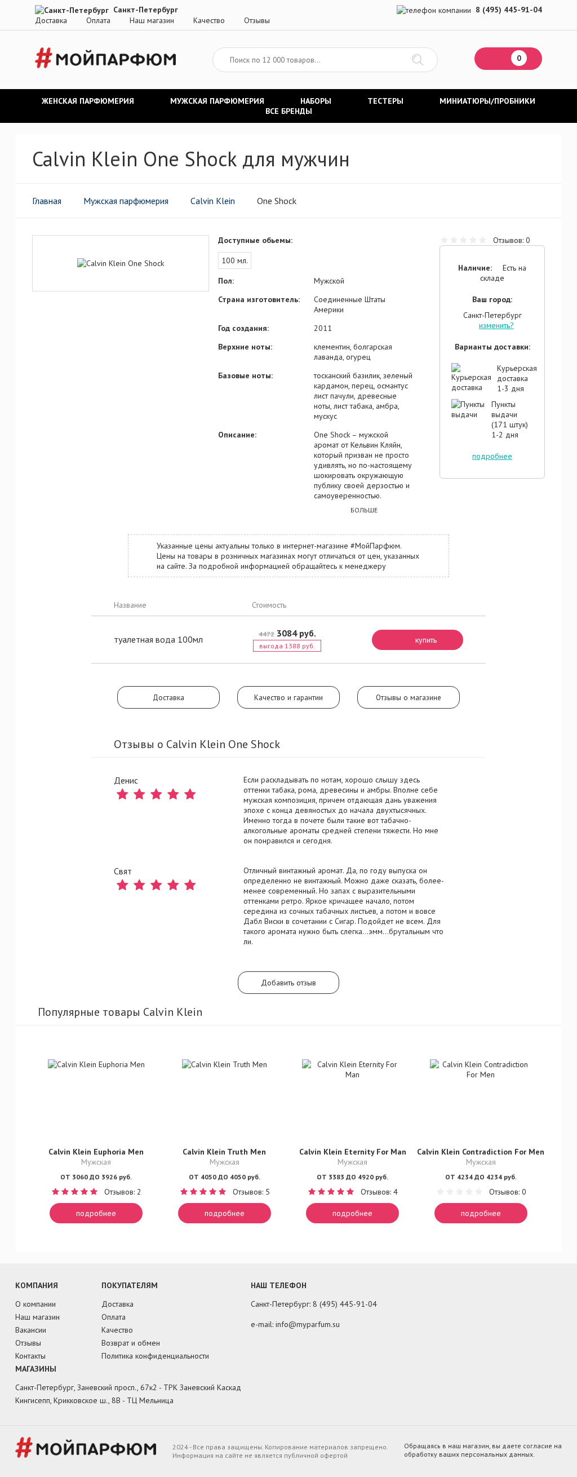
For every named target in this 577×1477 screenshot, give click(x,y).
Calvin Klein (212, 200)
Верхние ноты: (245, 347)
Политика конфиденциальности (155, 1356)
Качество (209, 20)
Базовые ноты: (245, 375)
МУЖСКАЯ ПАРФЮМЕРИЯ (217, 101)
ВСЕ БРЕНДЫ (288, 111)
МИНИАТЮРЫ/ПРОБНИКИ (487, 101)
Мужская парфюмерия (125, 200)
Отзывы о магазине (408, 697)
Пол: (226, 281)
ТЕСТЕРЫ (385, 101)
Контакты (30, 1356)
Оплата (98, 20)
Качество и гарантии (288, 697)
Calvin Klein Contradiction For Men (480, 1152)
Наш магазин (152, 20)
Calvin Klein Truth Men (224, 1152)
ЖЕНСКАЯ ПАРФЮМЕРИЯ (88, 101)
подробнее (492, 456)
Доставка (51, 20)
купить (426, 640)
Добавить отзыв (288, 983)
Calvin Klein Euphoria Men (96, 1152)
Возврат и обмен (130, 1343)
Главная (46, 200)
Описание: (237, 435)
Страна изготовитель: (259, 299)
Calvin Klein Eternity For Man (352, 1152)
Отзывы (257, 20)
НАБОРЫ (315, 101)
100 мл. (234, 260)
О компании (35, 1304)
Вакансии (30, 1330)
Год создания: (243, 328)
